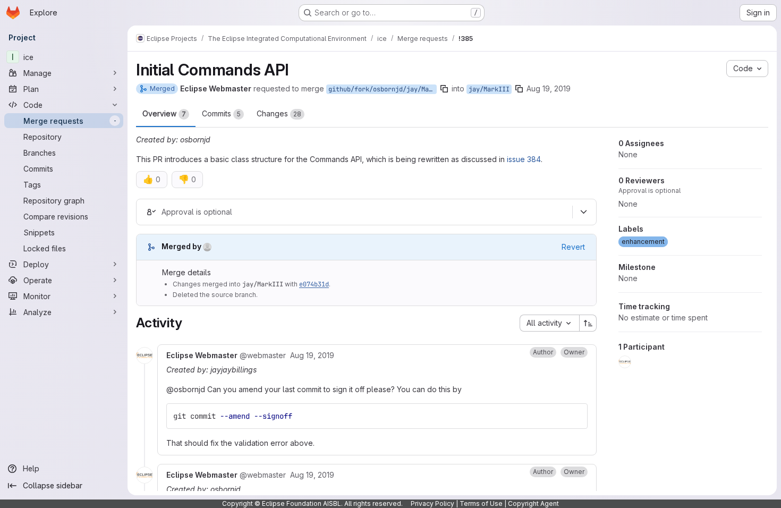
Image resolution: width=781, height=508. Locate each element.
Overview (164, 113)
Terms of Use (481, 503)
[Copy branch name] (444, 88)
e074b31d (314, 284)
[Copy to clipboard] (574, 416)
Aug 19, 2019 (549, 88)
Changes (279, 113)
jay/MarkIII (489, 89)
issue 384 (524, 159)
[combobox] (549, 323)
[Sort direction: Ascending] (588, 323)
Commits (221, 113)
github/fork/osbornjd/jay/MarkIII (382, 89)
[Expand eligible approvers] (583, 212)
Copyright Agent (533, 503)
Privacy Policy (432, 503)
